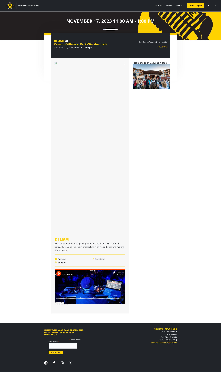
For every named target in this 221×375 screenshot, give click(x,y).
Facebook (61, 259)
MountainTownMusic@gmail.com (164, 342)
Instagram (61, 262)
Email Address (54, 342)
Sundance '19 (64, 304)
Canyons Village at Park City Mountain (80, 44)
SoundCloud (99, 259)
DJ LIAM (59, 41)
